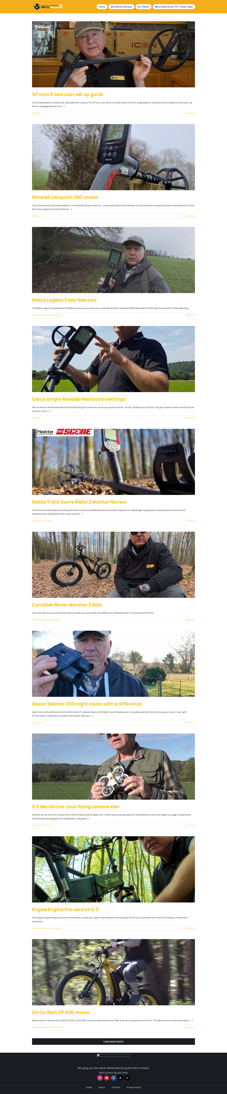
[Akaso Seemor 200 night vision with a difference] (113, 664)
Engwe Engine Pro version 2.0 (65, 909)
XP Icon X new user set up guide (67, 94)
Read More (190, 113)
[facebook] (113, 1078)
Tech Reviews (37, 722)
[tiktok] (120, 1078)
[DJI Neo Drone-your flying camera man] (113, 767)
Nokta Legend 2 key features (64, 300)
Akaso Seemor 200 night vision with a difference (87, 703)
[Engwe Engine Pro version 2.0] (113, 869)
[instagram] (100, 1078)
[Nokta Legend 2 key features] (113, 260)
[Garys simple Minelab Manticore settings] (113, 359)
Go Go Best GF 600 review (61, 1012)
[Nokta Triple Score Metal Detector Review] (113, 462)
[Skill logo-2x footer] (113, 1055)
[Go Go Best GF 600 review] (113, 972)
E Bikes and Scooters (40, 619)
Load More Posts (114, 1041)
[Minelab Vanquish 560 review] (113, 157)
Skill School (36, 113)
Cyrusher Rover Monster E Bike (67, 604)
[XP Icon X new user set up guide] (113, 54)
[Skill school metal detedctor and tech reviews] (48, 2)
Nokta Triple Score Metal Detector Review (79, 502)
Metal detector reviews (41, 315)
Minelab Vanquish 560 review (65, 197)
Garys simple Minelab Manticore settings (78, 399)
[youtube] (106, 1078)
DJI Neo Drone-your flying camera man (76, 806)
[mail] (127, 1078)
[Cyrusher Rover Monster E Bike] (113, 565)
